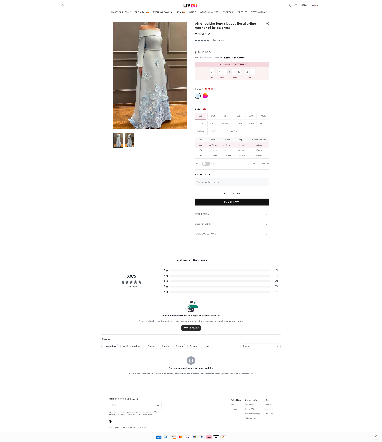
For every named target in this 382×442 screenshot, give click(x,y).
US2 (200, 116)
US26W (213, 131)
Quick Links (236, 400)
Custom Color (205, 96)
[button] (63, 5)
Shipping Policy (251, 418)
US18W (238, 124)
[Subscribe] (158, 405)
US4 (213, 116)
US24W (200, 131)
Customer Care (252, 400)
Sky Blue (198, 96)
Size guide (260, 164)
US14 (200, 124)
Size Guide (268, 414)
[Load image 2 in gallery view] (130, 140)
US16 (213, 124)
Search (234, 405)
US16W (225, 124)
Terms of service (128, 428)
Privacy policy (114, 428)
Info (266, 400)
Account (234, 409)
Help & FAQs (250, 409)
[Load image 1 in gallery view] (118, 140)
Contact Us (249, 405)
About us (268, 405)
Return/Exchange (252, 414)
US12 (263, 116)
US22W (263, 124)
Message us (202, 175)
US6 (226, 116)
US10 (251, 116)
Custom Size (232, 131)
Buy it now (232, 202)
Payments (268, 409)
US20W (251, 124)
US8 (238, 116)
